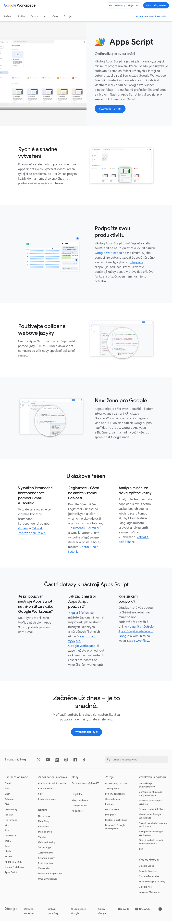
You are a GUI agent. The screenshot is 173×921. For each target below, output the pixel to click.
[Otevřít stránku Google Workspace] (20, 5)
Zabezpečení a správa (52, 777)
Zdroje (67, 16)
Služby (21, 16)
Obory (34, 16)
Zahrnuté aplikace (16, 777)
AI (45, 16)
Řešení (7, 16)
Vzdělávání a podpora (153, 777)
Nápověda (123, 908)
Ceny (55, 16)
